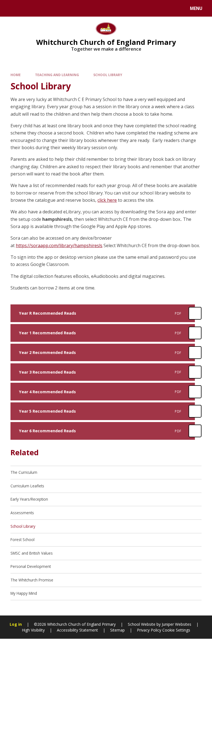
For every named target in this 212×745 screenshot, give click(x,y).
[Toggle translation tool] (25, 8)
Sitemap (117, 630)
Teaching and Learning (57, 75)
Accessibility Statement (77, 630)
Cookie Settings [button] (176, 630)
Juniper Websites (176, 624)
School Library (107, 75)
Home (15, 75)
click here (107, 200)
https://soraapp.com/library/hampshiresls (59, 245)
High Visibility (33, 630)
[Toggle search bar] (11, 8)
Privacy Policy (149, 630)
